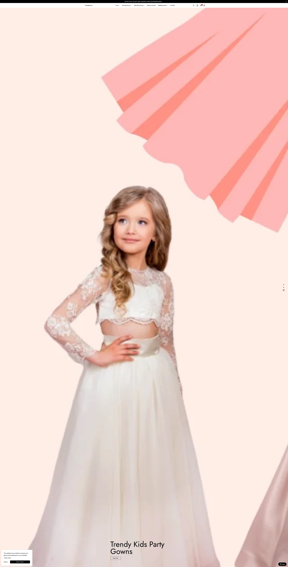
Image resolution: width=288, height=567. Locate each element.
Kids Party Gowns (138, 5)
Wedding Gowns (162, 5)
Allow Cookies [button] (20, 561)
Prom (117, 5)
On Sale (172, 5)
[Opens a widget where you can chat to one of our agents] (282, 564)
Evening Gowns (126, 5)
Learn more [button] (7, 558)
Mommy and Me (151, 5)
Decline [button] (6, 561)
